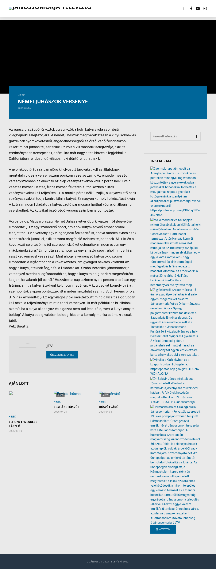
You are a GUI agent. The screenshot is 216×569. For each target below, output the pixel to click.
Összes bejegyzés (62, 354)
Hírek (21, 95)
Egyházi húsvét (66, 407)
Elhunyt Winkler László (23, 424)
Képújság (124, 8)
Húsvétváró (109, 407)
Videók (104, 8)
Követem (164, 529)
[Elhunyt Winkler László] (27, 401)
